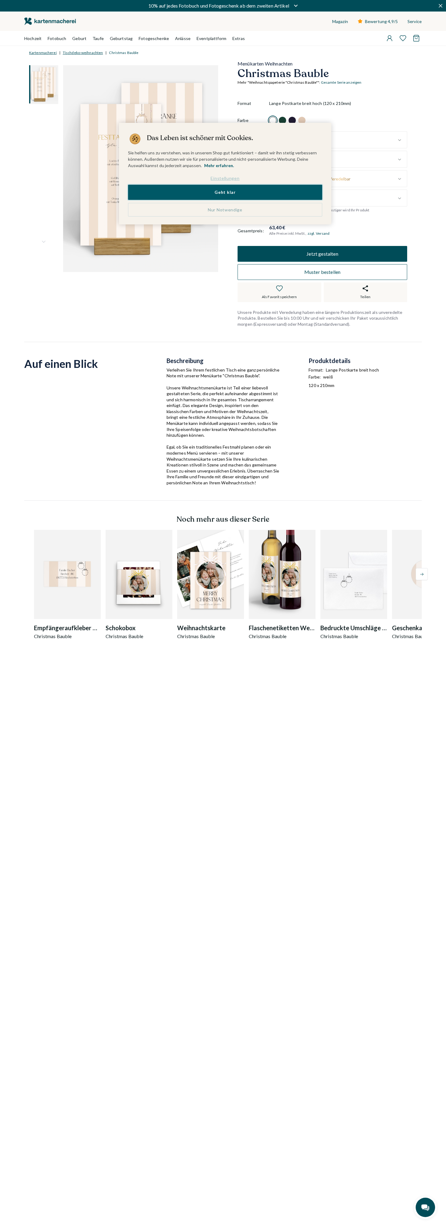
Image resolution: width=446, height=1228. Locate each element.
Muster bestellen (322, 272)
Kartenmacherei (43, 52)
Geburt (79, 38)
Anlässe (183, 38)
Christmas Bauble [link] (123, 52)
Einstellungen (225, 178)
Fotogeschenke (154, 38)
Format (244, 103)
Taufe (98, 38)
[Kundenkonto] (389, 38)
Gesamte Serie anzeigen (341, 82)
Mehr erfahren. (219, 165)
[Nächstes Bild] (43, 241)
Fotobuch (57, 38)
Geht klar (225, 192)
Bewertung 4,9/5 (381, 21)
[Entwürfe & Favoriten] (402, 38)
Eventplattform (211, 38)
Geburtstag (121, 38)
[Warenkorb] (416, 38)
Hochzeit (33, 38)
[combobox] (338, 140)
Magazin (340, 21)
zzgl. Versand (319, 233)
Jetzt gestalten (322, 254)
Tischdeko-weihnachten (83, 52)
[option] (272, 120)
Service (414, 21)
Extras (238, 38)
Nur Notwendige (225, 209)
